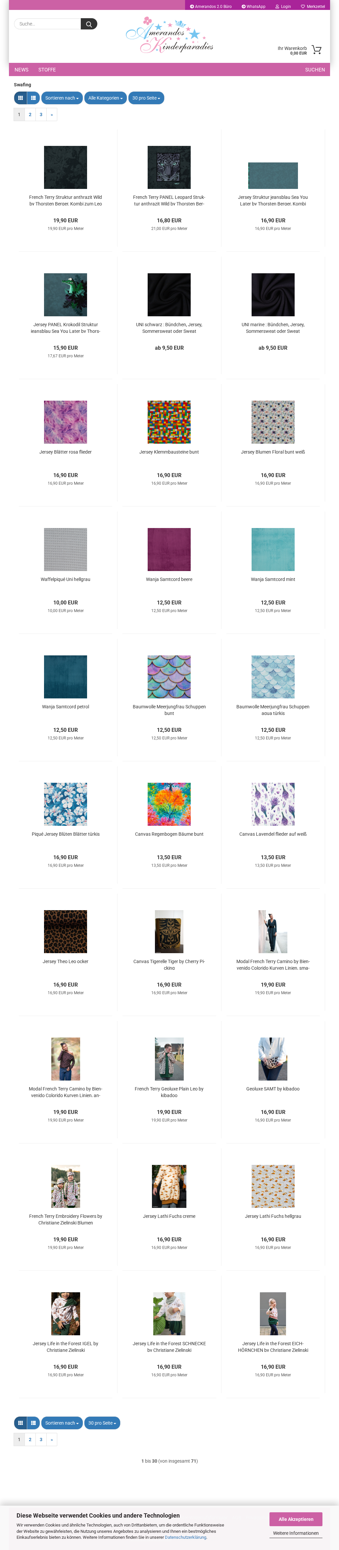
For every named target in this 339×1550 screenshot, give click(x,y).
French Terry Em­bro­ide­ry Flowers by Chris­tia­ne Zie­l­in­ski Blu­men (65, 1219)
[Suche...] (89, 23)
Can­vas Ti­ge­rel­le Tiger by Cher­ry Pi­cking (169, 964)
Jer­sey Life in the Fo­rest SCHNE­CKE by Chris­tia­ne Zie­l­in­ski (169, 1346)
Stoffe (47, 70)
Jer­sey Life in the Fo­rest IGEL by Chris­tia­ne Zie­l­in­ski (65, 1346)
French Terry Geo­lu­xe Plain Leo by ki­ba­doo (169, 1091)
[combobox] (62, 98)
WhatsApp (256, 6)
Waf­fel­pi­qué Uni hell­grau (65, 579)
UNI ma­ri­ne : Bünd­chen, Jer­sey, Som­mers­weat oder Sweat (273, 327)
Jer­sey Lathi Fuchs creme (169, 1216)
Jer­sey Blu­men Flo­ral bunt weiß (273, 452)
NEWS (21, 70)
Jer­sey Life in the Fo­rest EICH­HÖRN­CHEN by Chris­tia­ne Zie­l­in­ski (273, 1346)
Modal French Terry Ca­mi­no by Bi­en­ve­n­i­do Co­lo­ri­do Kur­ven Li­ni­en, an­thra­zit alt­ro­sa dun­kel (65, 1091)
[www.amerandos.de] (169, 35)
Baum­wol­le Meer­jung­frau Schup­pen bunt (169, 709)
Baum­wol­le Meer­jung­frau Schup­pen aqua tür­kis (273, 709)
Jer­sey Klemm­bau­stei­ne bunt (169, 452)
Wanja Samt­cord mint (273, 579)
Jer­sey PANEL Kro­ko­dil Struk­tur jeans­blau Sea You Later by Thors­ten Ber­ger (65, 327)
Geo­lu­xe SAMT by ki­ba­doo (273, 1088)
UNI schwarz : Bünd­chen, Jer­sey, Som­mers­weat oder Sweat (169, 327)
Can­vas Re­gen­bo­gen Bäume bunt (169, 834)
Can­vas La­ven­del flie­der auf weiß (273, 834)
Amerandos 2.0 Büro (213, 6)
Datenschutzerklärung (185, 1537)
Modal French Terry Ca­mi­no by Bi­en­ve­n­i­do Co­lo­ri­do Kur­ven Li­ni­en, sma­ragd (273, 964)
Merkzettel (315, 6)
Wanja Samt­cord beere (169, 579)
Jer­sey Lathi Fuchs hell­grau (273, 1216)
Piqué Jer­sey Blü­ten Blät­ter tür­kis (66, 834)
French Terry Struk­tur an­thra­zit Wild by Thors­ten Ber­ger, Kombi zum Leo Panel (65, 200)
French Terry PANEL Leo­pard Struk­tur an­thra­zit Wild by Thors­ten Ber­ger (169, 200)
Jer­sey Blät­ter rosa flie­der (65, 452)
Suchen (315, 70)
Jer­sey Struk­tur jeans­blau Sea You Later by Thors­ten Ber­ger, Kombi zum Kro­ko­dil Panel (273, 200)
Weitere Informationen (296, 1533)
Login (285, 6)
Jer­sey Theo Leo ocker (65, 961)
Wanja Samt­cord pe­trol (65, 706)
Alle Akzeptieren (296, 1519)
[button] (20, 98)
